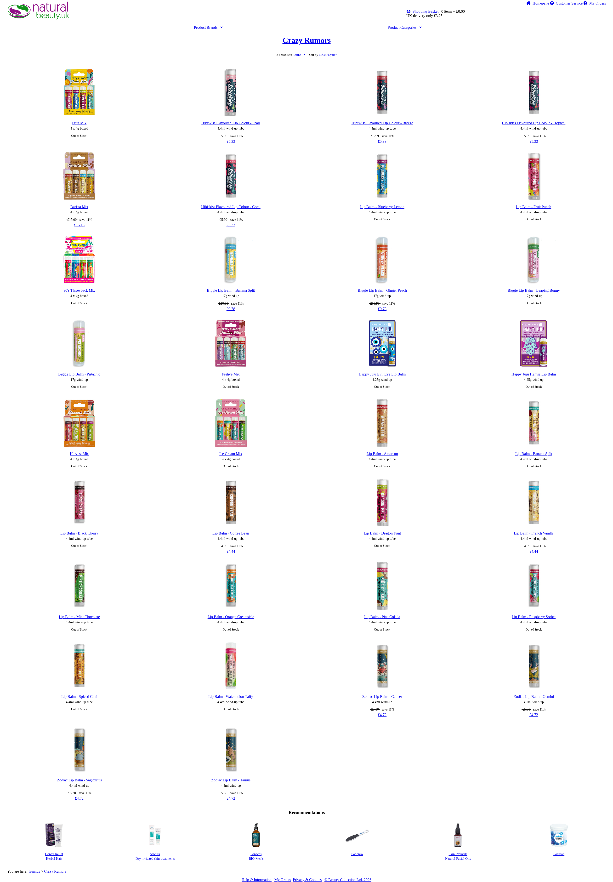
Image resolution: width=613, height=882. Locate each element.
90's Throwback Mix (79, 290)
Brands (207, 27)
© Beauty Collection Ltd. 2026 (347, 880)
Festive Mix (231, 374)
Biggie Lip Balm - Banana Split (231, 290)
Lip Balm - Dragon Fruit (382, 533)
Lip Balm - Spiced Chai (79, 696)
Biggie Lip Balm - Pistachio (79, 374)
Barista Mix (79, 207)
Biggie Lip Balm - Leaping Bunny (534, 290)
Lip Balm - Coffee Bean (230, 533)
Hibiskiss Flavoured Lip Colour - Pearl (230, 123)
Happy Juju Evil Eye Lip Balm (382, 374)
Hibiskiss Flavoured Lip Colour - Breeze (382, 123)
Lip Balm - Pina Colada (382, 617)
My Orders (596, 3)
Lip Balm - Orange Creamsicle (231, 617)
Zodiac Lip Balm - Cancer (382, 696)
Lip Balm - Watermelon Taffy (230, 696)
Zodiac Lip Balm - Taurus (230, 780)
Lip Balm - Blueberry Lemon (382, 207)
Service (569, 3)
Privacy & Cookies (307, 880)
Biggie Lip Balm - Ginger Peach (382, 290)
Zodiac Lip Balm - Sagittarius (79, 780)
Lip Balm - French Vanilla (533, 533)
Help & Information (257, 880)
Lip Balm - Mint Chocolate (79, 617)
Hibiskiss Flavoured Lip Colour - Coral (231, 207)
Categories (403, 27)
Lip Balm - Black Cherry (79, 533)
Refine (298, 55)
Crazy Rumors (307, 40)
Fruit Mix (79, 123)
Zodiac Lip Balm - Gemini (534, 696)
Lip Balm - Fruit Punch (533, 207)
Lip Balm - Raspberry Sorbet (534, 617)
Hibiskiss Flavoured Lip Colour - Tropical (533, 123)
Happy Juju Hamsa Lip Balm (533, 374)
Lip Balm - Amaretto (382, 454)
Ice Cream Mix (230, 454)
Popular (327, 55)
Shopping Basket (424, 11)
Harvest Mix (79, 454)
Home (540, 3)
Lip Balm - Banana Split (533, 454)
